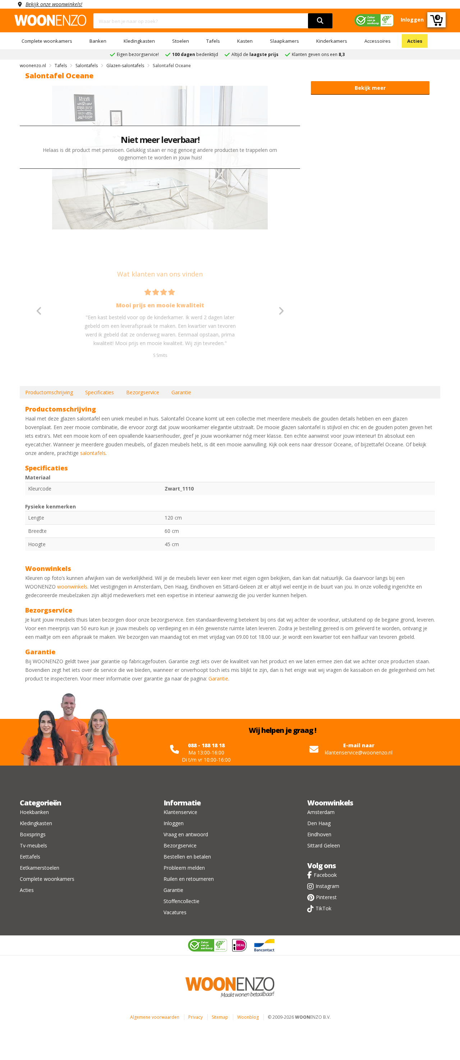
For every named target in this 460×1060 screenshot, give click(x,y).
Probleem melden (184, 867)
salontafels (93, 453)
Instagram (327, 886)
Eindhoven (319, 834)
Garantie (181, 392)
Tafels (213, 41)
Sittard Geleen (323, 845)
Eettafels (30, 856)
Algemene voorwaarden (154, 1017)
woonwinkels (72, 586)
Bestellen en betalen (187, 856)
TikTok (323, 908)
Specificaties (99, 392)
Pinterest (326, 897)
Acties (414, 41)
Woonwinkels (330, 803)
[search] (320, 20)
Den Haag (319, 823)
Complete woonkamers (47, 41)
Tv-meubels (33, 845)
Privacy (195, 1017)
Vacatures (175, 912)
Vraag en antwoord (186, 834)
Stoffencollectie (181, 901)
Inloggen (174, 823)
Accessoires (377, 41)
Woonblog (248, 1017)
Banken (97, 41)
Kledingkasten (139, 41)
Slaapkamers (284, 41)
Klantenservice (180, 812)
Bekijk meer (370, 87)
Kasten (245, 41)
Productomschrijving (49, 392)
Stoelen (180, 41)
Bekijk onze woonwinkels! (54, 4)
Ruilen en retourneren (189, 878)
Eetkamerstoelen (39, 867)
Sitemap (220, 1017)
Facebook (325, 874)
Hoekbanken (34, 812)
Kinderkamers (331, 41)
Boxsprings (33, 834)
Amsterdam (321, 812)
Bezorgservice (142, 392)
